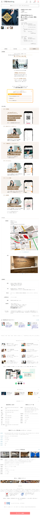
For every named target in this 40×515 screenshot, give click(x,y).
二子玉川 (35, 409)
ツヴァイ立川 (16, 461)
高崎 (25, 422)
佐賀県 (8, 424)
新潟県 (6, 417)
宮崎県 (15, 424)
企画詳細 (5, 48)
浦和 (28, 417)
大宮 (25, 417)
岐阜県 (10, 412)
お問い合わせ (35, 498)
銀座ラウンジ (13, 459)
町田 (33, 409)
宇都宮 (6, 443)
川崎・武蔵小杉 (32, 413)
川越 (26, 417)
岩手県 (6, 415)
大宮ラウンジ (6, 468)
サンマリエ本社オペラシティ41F (9, 461)
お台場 (13, 434)
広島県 (8, 421)
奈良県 (15, 410)
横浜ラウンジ (6, 464)
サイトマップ (20, 499)
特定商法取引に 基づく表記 (15, 498)
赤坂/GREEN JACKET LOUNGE (26, 461)
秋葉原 (26, 409)
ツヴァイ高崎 (6, 473)
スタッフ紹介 (17, 366)
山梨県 (8, 417)
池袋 (31, 408)
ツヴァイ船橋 (14, 466)
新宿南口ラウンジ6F (7, 460)
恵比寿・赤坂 (26, 408)
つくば (26, 419)
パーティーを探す (20, 513)
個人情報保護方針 (23, 498)
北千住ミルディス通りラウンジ (28, 460)
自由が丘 (10, 434)
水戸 (27, 419)
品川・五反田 (34, 408)
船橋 (27, 415)
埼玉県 (13, 407)
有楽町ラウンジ (34, 459)
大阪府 (6, 410)
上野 (37, 408)
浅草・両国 (26, 434)
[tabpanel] (10, 17)
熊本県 (10, 424)
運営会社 (4, 498)
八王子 (15, 434)
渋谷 (37, 409)
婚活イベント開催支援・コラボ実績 (8, 366)
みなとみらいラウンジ (12, 464)
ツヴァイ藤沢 (17, 464)
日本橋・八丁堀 (18, 434)
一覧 (38, 397)
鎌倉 (37, 413)
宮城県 (8, 415)
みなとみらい (28, 413)
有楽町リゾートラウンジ (23, 459)
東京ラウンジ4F (29, 459)
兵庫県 (10, 410)
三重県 (12, 412)
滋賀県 (12, 410)
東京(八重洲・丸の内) (33, 407)
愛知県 (6, 412)
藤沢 (35, 413)
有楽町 (27, 407)
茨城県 (15, 407)
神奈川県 (8, 407)
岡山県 (6, 421)
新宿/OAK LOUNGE (21, 460)
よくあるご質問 (29, 498)
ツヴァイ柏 (10, 466)
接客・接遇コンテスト (33, 366)
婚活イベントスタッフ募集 (25, 366)
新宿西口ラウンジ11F (8, 459)
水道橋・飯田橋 (23, 434)
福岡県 (6, 424)
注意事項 (34, 48)
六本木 (30, 408)
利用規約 (8, 498)
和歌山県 (17, 410)
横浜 (25, 413)
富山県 (6, 419)
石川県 (8, 419)
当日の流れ (15, 48)
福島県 (10, 415)
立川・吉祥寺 (31, 409)
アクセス (24, 48)
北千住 (28, 409)
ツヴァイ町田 (20, 461)
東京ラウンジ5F (17, 459)
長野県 (10, 417)
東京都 (6, 407)
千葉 (25, 415)
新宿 (25, 407)
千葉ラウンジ (6, 466)
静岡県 (8, 412)
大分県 (12, 424)
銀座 (29, 407)
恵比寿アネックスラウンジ (14, 460)
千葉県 (11, 407)
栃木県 (17, 407)
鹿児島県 (17, 424)
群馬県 (6, 408)
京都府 (8, 410)
